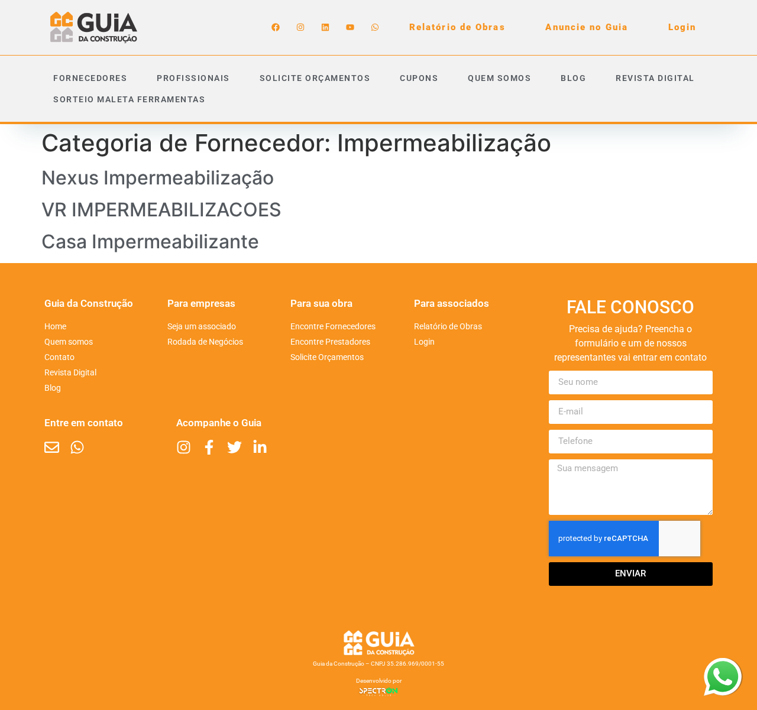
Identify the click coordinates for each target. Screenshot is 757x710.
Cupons (419, 78)
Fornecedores (90, 78)
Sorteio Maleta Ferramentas (129, 99)
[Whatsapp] (375, 27)
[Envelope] (51, 447)
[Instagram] (300, 27)
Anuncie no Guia (586, 27)
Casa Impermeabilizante (150, 241)
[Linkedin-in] (260, 447)
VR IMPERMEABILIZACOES (161, 209)
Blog (573, 78)
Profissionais (193, 78)
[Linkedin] (325, 27)
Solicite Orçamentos (315, 78)
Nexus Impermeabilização (157, 177)
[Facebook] (275, 27)
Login (682, 27)
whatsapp (723, 665)
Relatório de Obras (457, 27)
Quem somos (499, 78)
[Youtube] (350, 27)
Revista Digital (655, 78)
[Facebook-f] (209, 447)
